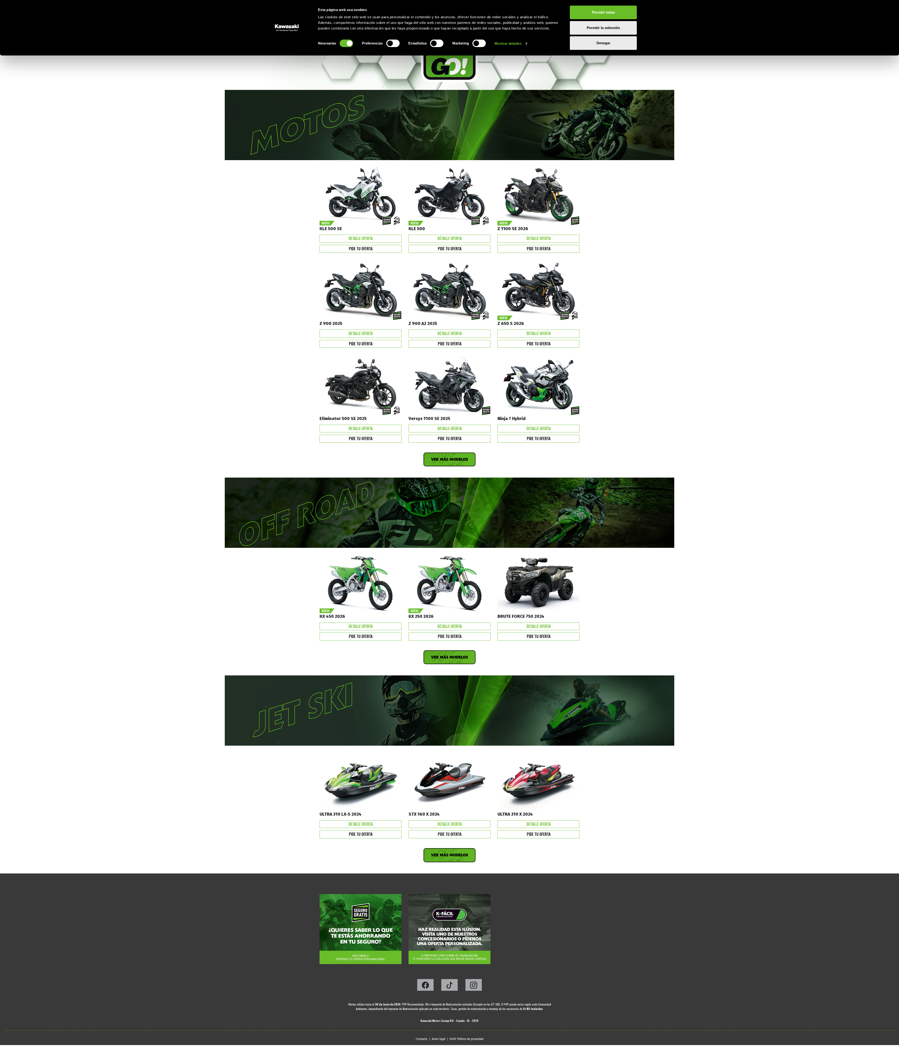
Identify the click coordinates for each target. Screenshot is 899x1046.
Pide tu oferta (360, 248)
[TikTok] (450, 986)
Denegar (603, 43)
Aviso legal (438, 1039)
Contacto (421, 1039)
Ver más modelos (449, 459)
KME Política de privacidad (466, 1039)
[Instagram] (473, 986)
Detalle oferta (361, 238)
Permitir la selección (603, 28)
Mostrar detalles (507, 43)
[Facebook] (426, 986)
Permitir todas (603, 12)
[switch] (393, 43)
